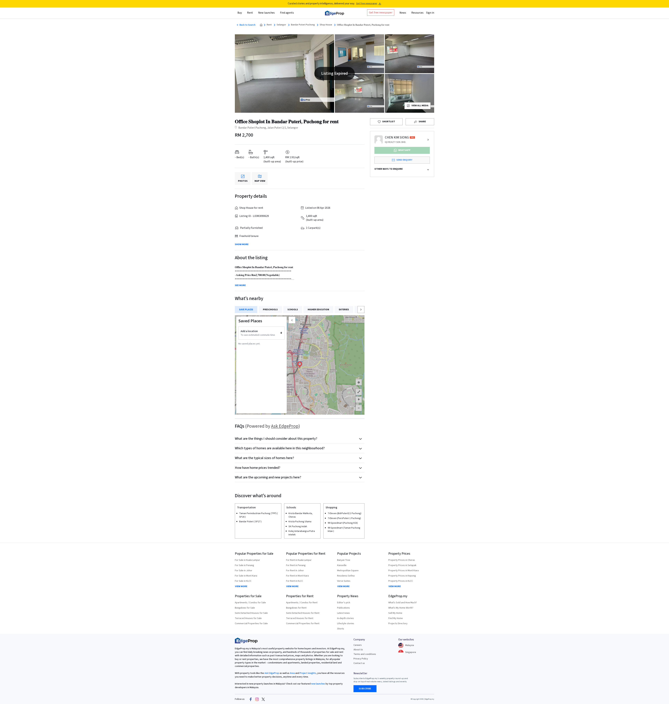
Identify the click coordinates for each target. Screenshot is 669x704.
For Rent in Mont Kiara (297, 576)
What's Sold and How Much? (402, 602)
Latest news (343, 613)
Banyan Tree (343, 560)
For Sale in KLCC (243, 581)
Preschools (270, 309)
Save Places (246, 309)
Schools (292, 309)
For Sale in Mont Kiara (246, 576)
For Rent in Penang (296, 565)
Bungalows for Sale (245, 608)
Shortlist (388, 121)
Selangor (281, 24)
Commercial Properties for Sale (251, 623)
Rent (269, 24)
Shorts (340, 628)
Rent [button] (250, 13)
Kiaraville (342, 565)
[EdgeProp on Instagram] (257, 699)
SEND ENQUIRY (404, 160)
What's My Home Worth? (400, 608)
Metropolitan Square (348, 570)
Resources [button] (417, 13)
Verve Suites (343, 581)
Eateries (344, 309)
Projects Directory (397, 623)
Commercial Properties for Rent (302, 623)
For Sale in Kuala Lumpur (247, 560)
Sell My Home (395, 613)
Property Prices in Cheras (401, 560)
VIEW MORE (241, 586)
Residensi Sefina (346, 576)
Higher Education (318, 309)
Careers (357, 645)
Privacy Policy (360, 658)
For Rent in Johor (295, 570)
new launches (318, 684)
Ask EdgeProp (284, 426)
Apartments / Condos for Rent (301, 602)
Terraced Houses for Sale (248, 618)
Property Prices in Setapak (402, 565)
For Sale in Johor (243, 570)
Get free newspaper (366, 3)
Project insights (307, 673)
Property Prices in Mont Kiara (403, 570)
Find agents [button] (287, 13)
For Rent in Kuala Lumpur (299, 560)
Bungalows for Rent (296, 608)
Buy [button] (239, 13)
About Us (358, 649)
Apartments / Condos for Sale (250, 602)
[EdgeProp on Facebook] (250, 699)
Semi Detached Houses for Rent (302, 613)
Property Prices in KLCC (400, 581)
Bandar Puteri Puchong (303, 24)
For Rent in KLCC (294, 581)
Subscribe (365, 688)
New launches (266, 13)
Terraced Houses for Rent (299, 618)
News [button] (402, 13)
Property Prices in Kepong (402, 576)
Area (292, 673)
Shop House (326, 24)
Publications (343, 608)
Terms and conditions (364, 654)
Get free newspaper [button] (380, 12)
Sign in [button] (430, 13)
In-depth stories (345, 618)
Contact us (359, 663)
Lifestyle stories (345, 623)
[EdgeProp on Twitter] (263, 699)
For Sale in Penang (244, 565)
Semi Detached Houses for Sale (251, 613)
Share (422, 121)
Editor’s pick (343, 602)
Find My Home (395, 618)
